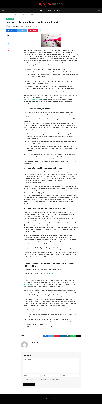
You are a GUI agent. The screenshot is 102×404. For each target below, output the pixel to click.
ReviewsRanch (14, 26)
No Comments (30, 26)
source (51, 273)
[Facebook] (8, 39)
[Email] (8, 54)
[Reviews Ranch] (51, 4)
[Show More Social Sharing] (40, 30)
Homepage (40, 10)
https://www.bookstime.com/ (32, 99)
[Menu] (3, 10)
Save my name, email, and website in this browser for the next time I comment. (43, 379)
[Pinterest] (8, 50)
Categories (49, 10)
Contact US (61, 10)
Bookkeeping (10, 18)
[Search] (99, 10)
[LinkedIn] (8, 46)
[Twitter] (8, 43)
